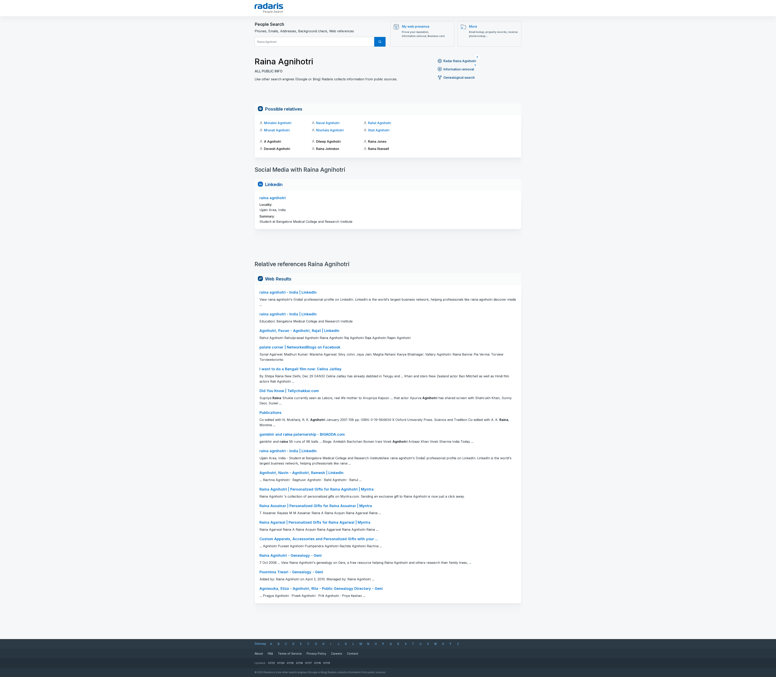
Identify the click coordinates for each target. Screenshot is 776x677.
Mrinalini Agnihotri (277, 123)
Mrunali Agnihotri (277, 130)
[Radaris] (269, 6)
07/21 (271, 662)
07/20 (281, 662)
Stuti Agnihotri (378, 130)
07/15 (326, 662)
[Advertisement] (388, 94)
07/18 (299, 662)
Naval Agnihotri (328, 123)
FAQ (270, 653)
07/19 (290, 662)
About (259, 653)
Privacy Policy (316, 653)
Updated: (260, 662)
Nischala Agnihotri (330, 130)
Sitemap (260, 643)
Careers (336, 653)
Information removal (458, 69)
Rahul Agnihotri (379, 123)
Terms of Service (290, 653)
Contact (352, 653)
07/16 (317, 662)
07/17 (308, 662)
